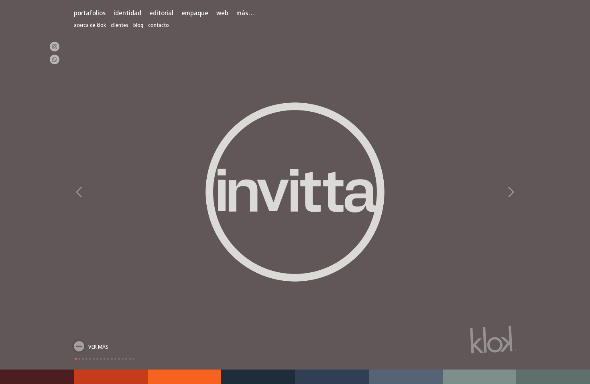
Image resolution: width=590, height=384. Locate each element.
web (222, 13)
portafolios (90, 13)
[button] (79, 192)
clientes (119, 25)
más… (245, 13)
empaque (194, 13)
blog (138, 25)
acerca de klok (90, 25)
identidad (127, 13)
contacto (158, 25)
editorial (161, 13)
